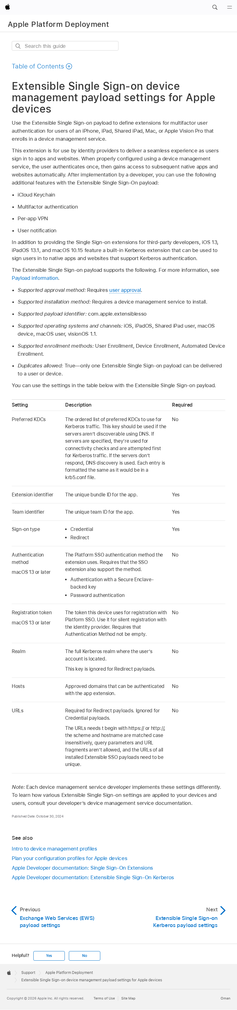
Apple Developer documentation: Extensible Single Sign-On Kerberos (93, 877)
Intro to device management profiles (54, 849)
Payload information (35, 278)
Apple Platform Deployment (58, 24)
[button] (214, 7)
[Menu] (229, 7)
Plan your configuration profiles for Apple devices (69, 858)
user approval (125, 290)
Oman (225, 998)
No (84, 956)
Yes (49, 956)
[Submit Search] (18, 46)
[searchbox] (65, 46)
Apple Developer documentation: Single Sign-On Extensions (82, 868)
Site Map (128, 998)
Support (28, 973)
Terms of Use (104, 998)
